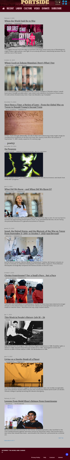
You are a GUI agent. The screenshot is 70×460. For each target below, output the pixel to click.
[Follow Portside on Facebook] (63, 2)
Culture (28, 8)
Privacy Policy (35, 457)
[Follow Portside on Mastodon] (63, 4)
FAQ (44, 457)
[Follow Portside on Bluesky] (66, 2)
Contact (52, 457)
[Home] (35, 1)
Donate (45, 8)
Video (37, 8)
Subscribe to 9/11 (9, 440)
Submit (60, 457)
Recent (10, 8)
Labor (19, 8)
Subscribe (56, 8)
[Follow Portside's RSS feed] (66, 4)
